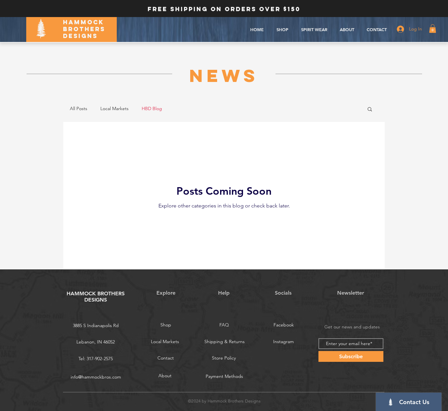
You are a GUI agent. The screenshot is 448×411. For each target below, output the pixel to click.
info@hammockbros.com (96, 377)
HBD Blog (152, 108)
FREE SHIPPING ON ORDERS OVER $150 (224, 9)
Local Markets (114, 108)
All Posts (78, 108)
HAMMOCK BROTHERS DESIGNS (84, 29)
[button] (432, 28)
